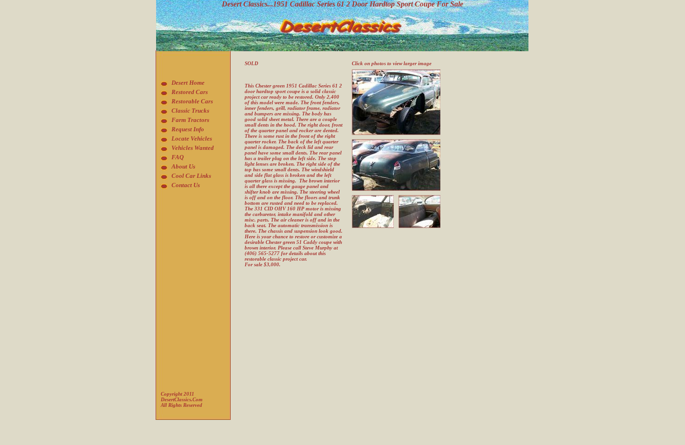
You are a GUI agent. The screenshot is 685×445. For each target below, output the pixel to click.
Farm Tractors (190, 119)
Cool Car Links (191, 175)
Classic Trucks (190, 110)
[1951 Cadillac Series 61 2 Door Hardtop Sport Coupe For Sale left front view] (395, 71)
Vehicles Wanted (192, 147)
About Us (183, 166)
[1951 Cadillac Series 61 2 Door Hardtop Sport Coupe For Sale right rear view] (395, 141)
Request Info (187, 129)
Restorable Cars (192, 101)
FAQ (177, 157)
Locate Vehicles (191, 138)
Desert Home (188, 82)
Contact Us (185, 185)
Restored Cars (189, 91)
